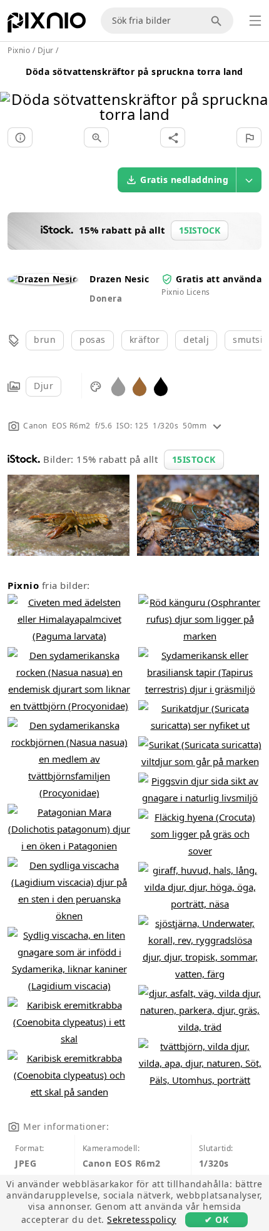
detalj (196, 339)
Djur (43, 386)
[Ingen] (255, 90)
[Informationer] (20, 137)
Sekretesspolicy (141, 1219)
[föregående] (14, 90)
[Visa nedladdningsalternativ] (248, 179)
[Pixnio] (47, 24)
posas (92, 339)
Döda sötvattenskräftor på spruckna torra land (134, 71)
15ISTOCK (194, 459)
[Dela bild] (172, 137)
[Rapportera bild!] (248, 137)
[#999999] (118, 385)
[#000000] (161, 385)
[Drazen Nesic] (42, 279)
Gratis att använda (218, 279)
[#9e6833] (139, 385)
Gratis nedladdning (184, 179)
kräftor (144, 339)
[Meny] (255, 20)
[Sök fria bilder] (218, 20)
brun (45, 339)
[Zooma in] (96, 137)
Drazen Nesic (119, 279)
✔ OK (216, 1219)
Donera (105, 298)
